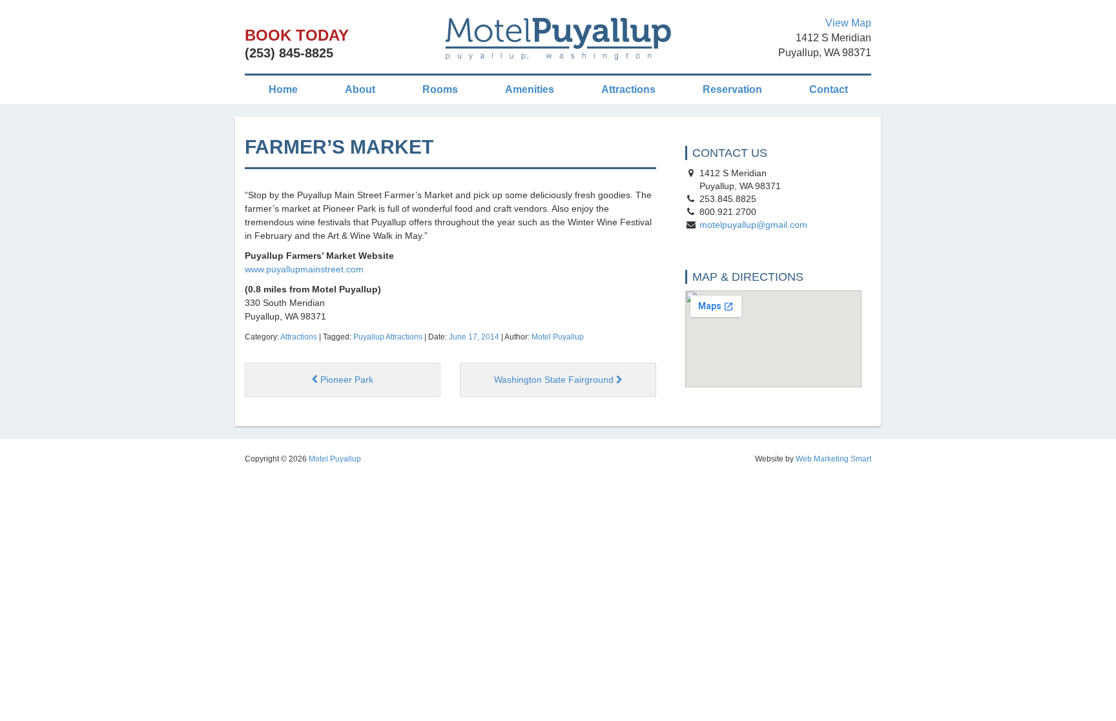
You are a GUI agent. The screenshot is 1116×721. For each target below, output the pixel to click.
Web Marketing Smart (833, 458)
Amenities (529, 89)
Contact (828, 89)
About (360, 89)
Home (283, 89)
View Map (848, 22)
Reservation (732, 89)
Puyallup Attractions (387, 336)
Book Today (297, 35)
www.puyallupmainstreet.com (304, 269)
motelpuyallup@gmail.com (753, 224)
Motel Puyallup (558, 336)
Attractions (628, 89)
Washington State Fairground (555, 379)
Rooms (440, 89)
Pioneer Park (345, 379)
